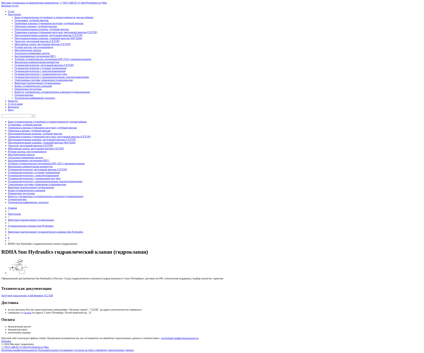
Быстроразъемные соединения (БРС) (35, 56)
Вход (11, 109)
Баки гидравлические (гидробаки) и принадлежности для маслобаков (54, 17)
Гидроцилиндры (24, 95)
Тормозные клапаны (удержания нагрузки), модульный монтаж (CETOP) (56, 32)
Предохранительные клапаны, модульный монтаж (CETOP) (48, 35)
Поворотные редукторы (28, 89)
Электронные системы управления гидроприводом (44, 80)
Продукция (14, 14)
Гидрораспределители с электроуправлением (40, 71)
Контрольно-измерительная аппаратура (37, 62)
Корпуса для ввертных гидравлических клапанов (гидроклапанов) (52, 92)
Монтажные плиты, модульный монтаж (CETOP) (43, 44)
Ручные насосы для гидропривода (34, 47)
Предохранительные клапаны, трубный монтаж (42, 29)
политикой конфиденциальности (179, 338)
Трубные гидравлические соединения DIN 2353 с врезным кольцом (53, 59)
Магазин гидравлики (30, 2)
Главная (12, 208)
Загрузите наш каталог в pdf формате (27, 295)
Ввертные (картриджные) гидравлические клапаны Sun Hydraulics (45, 231)
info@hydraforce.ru (91, 2)
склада (27, 312)
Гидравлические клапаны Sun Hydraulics (31, 225)
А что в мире (15, 104)
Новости (13, 101)
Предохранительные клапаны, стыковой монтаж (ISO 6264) (48, 38)
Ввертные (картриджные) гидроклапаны (38, 83)
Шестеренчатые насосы (28, 50)
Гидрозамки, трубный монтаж (32, 20)
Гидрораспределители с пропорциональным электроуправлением (52, 77)
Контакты (13, 107)
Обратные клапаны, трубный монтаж (36, 26)
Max (104, 2)
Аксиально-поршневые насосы (32, 53)
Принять (6, 341)
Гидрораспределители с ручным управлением (40, 68)
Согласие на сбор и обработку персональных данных (104, 350)
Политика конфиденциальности (19, 350)
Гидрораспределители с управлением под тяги (41, 74)
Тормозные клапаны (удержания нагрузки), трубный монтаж (49, 23)
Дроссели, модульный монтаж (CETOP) (37, 41)
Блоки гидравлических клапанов (33, 86)
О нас (11, 11)
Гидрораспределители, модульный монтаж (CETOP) (44, 65)
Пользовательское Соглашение (55, 350)
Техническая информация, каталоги (35, 98)
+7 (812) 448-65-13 (69, 2)
